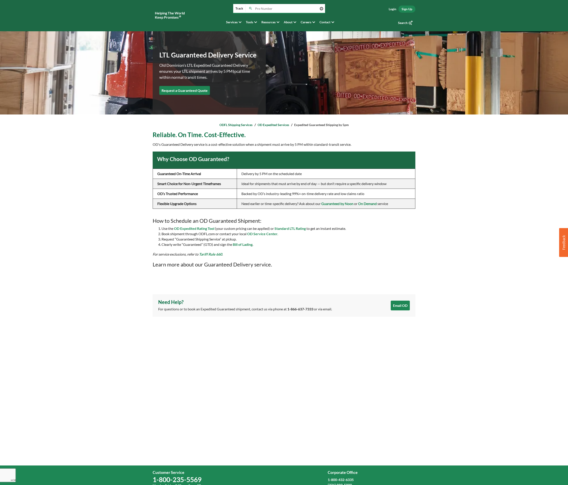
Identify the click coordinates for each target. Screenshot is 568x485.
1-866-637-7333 (300, 309)
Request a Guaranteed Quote (185, 90)
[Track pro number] (250, 9)
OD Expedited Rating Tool (194, 228)
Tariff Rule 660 (210, 254)
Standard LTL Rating (290, 228)
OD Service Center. (262, 234)
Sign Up (407, 9)
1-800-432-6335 (341, 479)
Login (392, 9)
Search (403, 23)
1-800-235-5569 (177, 479)
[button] (563, 242)
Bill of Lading (242, 244)
